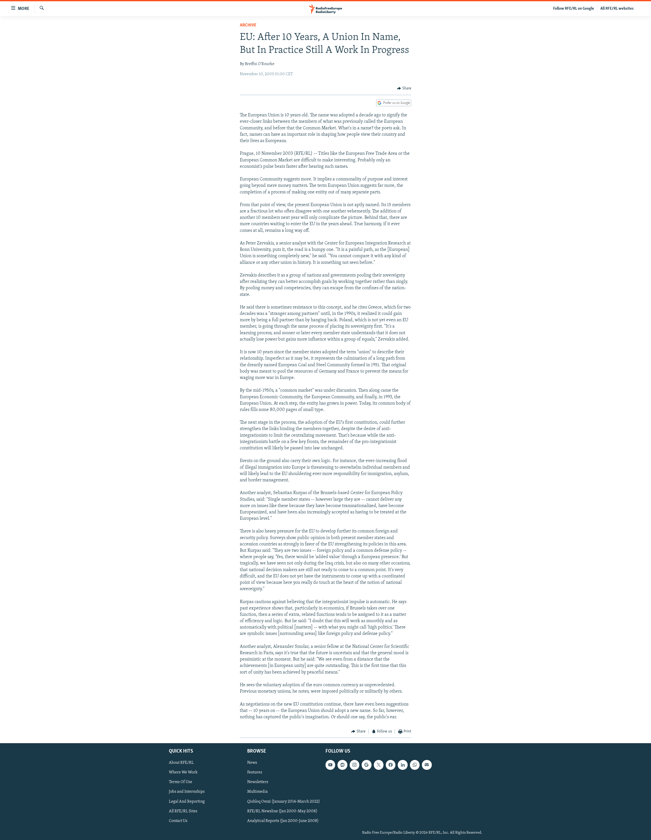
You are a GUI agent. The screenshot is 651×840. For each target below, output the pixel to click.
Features (254, 772)
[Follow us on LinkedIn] (402, 765)
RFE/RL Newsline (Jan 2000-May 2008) (282, 811)
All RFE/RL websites (617, 9)
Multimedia (257, 792)
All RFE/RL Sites (183, 811)
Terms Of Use (180, 782)
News (252, 763)
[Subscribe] (427, 765)
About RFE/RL (181, 763)
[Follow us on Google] (366, 765)
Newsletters (257, 782)
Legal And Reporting (187, 801)
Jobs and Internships (187, 792)
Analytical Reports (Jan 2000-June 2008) (283, 821)
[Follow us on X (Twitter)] (378, 765)
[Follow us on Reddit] (342, 765)
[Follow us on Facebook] (390, 765)
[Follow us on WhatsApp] (415, 765)
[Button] (404, 88)
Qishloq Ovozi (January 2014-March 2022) (283, 801)
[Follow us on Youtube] (330, 765)
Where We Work (183, 772)
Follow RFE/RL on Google (573, 9)
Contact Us (178, 821)
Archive (248, 25)
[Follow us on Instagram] (354, 765)
